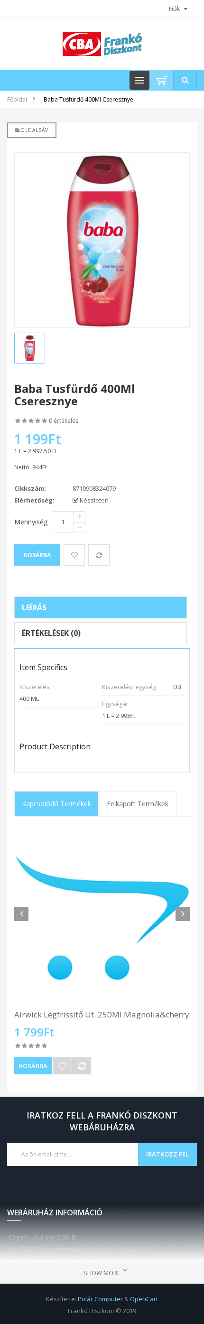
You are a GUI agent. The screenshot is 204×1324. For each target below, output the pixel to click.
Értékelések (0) (51, 633)
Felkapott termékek (137, 803)
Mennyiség (30, 521)
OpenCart (144, 1299)
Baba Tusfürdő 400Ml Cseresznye (88, 99)
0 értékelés (63, 421)
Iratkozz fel (167, 1154)
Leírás (34, 607)
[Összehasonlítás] (81, 1065)
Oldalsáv (34, 130)
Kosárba (33, 1066)
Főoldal (17, 99)
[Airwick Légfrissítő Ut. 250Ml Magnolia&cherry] (102, 918)
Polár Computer (100, 1299)
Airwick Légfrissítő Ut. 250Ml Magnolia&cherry (101, 1014)
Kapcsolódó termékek (56, 803)
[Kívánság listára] (62, 1065)
